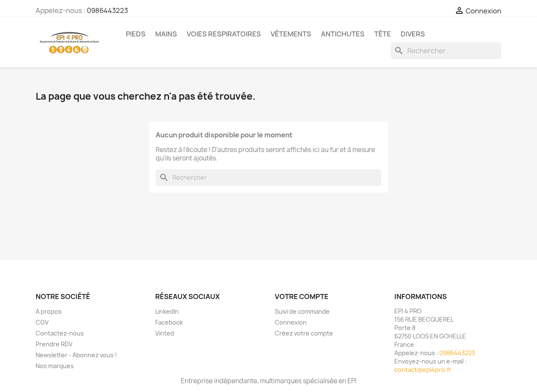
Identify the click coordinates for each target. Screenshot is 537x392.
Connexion (291, 322)
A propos (49, 311)
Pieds (136, 34)
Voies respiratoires (224, 34)
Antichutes (343, 34)
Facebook (169, 322)
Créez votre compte (304, 333)
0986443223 (107, 10)
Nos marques (55, 366)
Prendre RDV (54, 344)
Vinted (164, 333)
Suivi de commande (302, 311)
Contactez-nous (60, 333)
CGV (42, 322)
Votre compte (301, 296)
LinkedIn (167, 311)
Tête (382, 34)
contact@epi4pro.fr (422, 370)
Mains (166, 34)
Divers (413, 34)
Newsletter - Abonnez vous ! (76, 355)
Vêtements (291, 34)
